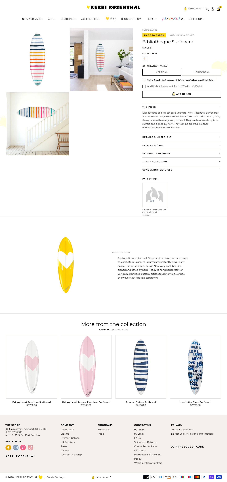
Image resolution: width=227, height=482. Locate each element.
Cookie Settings (55, 477)
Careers (65, 450)
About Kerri (67, 429)
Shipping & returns (156, 153)
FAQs (137, 437)
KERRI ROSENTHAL (113, 9)
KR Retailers (68, 442)
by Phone (139, 429)
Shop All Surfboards (113, 329)
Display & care (153, 145)
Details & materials (157, 137)
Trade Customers (155, 161)
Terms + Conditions (182, 429)
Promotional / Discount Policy (147, 456)
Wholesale (103, 429)
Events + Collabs (70, 437)
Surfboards (149, 30)
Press (64, 446)
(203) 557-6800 (13, 432)
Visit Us (65, 433)
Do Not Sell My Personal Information (192, 433)
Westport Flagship (71, 454)
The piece (149, 107)
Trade (100, 433)
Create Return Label (146, 446)
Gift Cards (140, 450)
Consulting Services (157, 170)
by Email (139, 433)
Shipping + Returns (145, 442)
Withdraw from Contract (148, 462)
